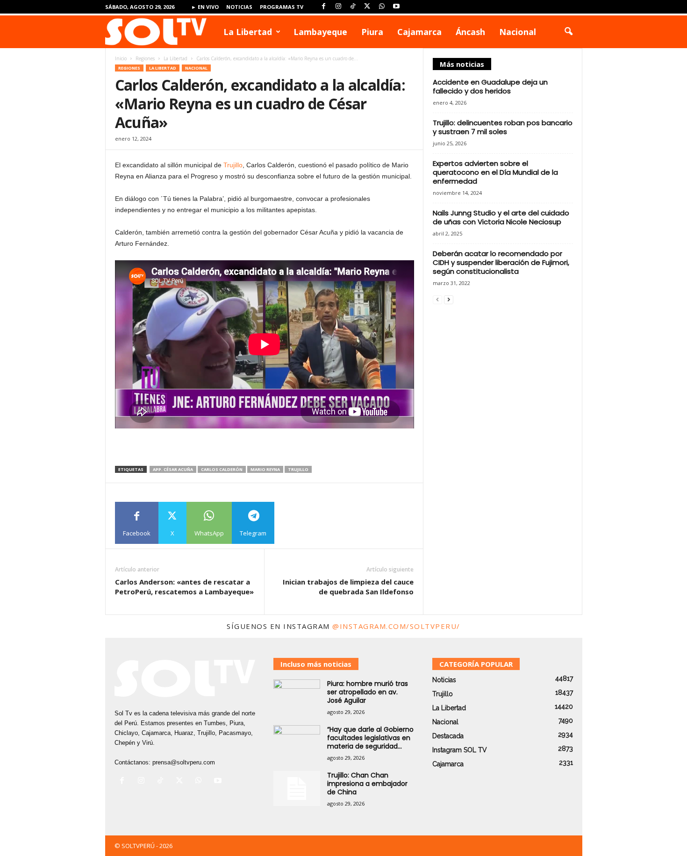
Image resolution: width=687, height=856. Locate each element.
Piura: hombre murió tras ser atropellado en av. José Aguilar (367, 692)
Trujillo (233, 165)
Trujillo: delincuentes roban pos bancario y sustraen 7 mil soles (502, 127)
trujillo (298, 469)
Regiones (145, 58)
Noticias (239, 6)
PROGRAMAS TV (281, 6)
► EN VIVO (205, 6)
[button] (568, 31)
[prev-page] (437, 299)
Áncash (470, 31)
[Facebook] (323, 7)
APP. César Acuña (173, 469)
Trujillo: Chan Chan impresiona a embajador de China (367, 783)
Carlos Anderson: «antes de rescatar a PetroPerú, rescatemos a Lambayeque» (184, 586)
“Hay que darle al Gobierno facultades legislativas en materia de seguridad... (370, 738)
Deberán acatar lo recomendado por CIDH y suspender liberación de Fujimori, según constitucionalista (501, 262)
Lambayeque (320, 31)
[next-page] (448, 299)
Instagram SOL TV (459, 750)
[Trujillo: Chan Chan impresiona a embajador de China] (296, 788)
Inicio (121, 58)
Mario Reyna (265, 469)
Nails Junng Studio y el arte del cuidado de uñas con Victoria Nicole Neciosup (501, 217)
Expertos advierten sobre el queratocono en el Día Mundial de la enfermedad (495, 172)
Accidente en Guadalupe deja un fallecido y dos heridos (490, 86)
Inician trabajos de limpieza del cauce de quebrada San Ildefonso (348, 586)
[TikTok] (352, 7)
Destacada (448, 736)
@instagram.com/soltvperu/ (396, 626)
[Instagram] (338, 7)
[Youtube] (396, 7)
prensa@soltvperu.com (183, 762)
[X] (367, 7)
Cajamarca (419, 31)
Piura (372, 31)
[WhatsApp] (381, 7)
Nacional (517, 31)
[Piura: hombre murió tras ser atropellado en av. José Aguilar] (296, 696)
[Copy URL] (295, 523)
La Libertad (247, 31)
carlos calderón (222, 469)
